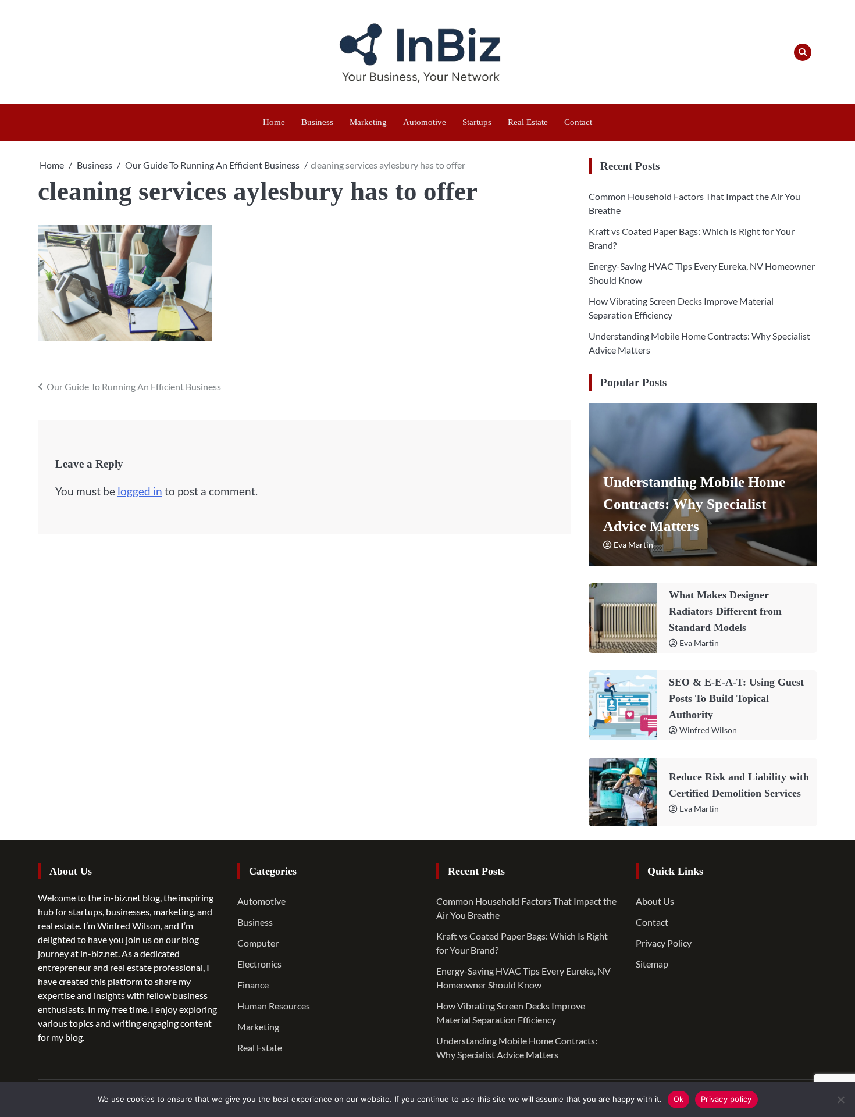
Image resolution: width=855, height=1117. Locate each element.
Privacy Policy (664, 942)
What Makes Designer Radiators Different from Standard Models (725, 611)
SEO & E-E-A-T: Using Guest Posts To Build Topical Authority (736, 698)
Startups (476, 122)
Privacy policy (726, 1099)
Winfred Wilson (708, 730)
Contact (578, 122)
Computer (258, 942)
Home (274, 122)
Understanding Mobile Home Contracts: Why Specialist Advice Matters (694, 503)
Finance (253, 984)
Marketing (368, 122)
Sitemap (652, 963)
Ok (679, 1099)
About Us (655, 901)
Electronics (259, 963)
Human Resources (273, 1005)
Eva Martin (633, 544)
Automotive (424, 122)
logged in (139, 491)
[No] (840, 1099)
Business (317, 122)
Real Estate (528, 122)
